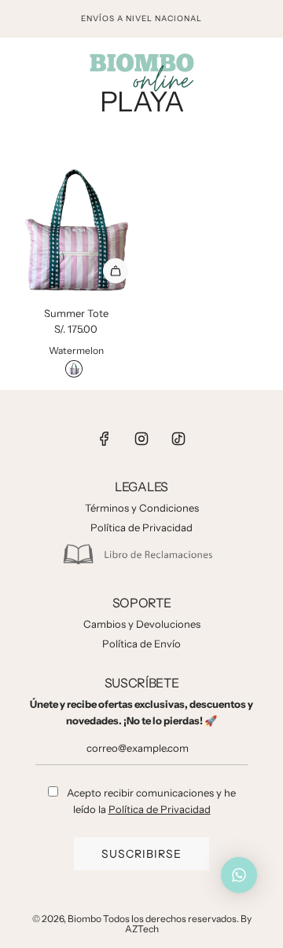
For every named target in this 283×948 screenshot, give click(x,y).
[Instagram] (141, 438)
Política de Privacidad (159, 809)
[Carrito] (263, 70)
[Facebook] (104, 438)
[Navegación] (17, 70)
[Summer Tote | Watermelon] (74, 369)
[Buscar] (228, 70)
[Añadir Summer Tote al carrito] (115, 270)
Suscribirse (141, 854)
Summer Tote (76, 313)
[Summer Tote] (76, 231)
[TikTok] (178, 438)
